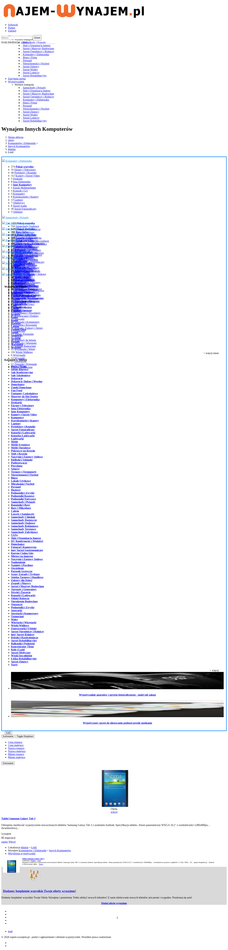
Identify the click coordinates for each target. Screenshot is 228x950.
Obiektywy (19, 202)
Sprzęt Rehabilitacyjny (17, 274)
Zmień (37, 37)
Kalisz (14, 317)
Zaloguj (12, 30)
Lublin (15, 308)
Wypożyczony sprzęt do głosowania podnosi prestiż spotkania (117, 722)
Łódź (14, 305)
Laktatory (18, 304)
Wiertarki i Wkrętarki (25, 343)
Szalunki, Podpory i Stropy (28, 328)
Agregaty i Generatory (24, 589)
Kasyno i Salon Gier (22, 553)
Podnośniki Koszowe (22, 496)
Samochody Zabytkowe (24, 532)
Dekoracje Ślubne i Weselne (26, 381)
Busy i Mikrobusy (21, 508)
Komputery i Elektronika (18, 161)
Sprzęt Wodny (13, 263)
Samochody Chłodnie (23, 517)
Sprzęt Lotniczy (13, 268)
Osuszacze (17, 604)
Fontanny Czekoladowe (24, 393)
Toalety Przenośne (24, 334)
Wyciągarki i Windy (24, 349)
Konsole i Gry (20, 190)
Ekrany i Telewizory (25, 169)
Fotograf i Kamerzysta (23, 547)
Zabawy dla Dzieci (21, 580)
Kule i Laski (19, 283)
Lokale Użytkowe (21, 480)
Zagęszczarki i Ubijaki (23, 628)
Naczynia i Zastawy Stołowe (27, 456)
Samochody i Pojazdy (17, 217)
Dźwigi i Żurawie (21, 592)
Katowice (16, 311)
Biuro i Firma (12, 240)
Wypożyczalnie (16, 81)
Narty (16, 266)
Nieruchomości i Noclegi (18, 251)
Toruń (14, 332)
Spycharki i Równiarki (25, 325)
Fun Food (16, 390)
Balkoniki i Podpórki (24, 292)
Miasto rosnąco (16, 754)
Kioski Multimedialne (24, 187)
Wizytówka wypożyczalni (21, 853)
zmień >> (26, 42)
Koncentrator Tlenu (22, 646)
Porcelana (16, 465)
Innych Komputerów (19, 146)
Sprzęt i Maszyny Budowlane (21, 228)
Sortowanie (8, 736)
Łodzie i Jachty (21, 271)
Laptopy (18, 199)
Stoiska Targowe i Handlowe (27, 577)
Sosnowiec (17, 335)
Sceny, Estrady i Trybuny (25, 574)
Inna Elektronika (22, 181)
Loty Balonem (20, 277)
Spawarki (19, 319)
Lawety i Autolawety (22, 514)
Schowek (13, 24)
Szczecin (16, 338)
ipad (10, 931)
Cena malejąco (16, 745)
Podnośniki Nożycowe (23, 499)
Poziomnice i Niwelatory (27, 313)
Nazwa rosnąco (16, 748)
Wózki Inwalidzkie (24, 289)
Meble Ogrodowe (21, 447)
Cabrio (15, 511)
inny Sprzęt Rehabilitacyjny (29, 298)
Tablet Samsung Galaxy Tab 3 (18, 818)
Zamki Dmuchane (21, 387)
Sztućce (15, 468)
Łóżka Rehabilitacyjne (24, 658)
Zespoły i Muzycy (21, 583)
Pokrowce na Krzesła (23, 450)
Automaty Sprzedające (25, 249)
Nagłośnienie (18, 562)
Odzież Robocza (20, 598)
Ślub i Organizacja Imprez (19, 223)
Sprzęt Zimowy (13, 257)
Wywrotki (19, 358)
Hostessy (18, 254)
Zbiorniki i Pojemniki (25, 364)
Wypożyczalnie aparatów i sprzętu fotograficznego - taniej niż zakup (117, 694)
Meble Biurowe (19, 369)
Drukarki (18, 178)
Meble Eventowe (20, 444)
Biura (14, 477)
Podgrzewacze (19, 462)
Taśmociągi (19, 331)
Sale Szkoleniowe (20, 375)
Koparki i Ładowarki (27, 237)
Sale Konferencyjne (22, 372)
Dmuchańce (22, 232)
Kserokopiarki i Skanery (26, 196)
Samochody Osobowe (27, 226)
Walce (14, 619)
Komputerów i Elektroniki (22, 143)
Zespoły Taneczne (22, 310)
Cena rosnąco (15, 742)
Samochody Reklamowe (24, 526)
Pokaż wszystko (25, 240)
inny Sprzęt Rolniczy (23, 634)
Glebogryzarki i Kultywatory (29, 243)
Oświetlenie (17, 568)
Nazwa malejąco (17, 751)
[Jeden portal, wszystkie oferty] (74, 16)
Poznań (15, 341)
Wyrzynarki (19, 355)
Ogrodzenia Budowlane (24, 601)
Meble (14, 441)
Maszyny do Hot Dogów (24, 396)
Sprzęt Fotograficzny (25, 208)
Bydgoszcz (17, 293)
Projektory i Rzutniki (25, 172)
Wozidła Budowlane (25, 346)
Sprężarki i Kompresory (27, 322)
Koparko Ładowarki (23, 435)
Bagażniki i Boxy (20, 505)
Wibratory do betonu (25, 340)
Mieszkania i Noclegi (27, 260)
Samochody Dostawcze (24, 520)
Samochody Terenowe (23, 529)
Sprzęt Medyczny (22, 307)
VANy (14, 535)
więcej (114, 812)
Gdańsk (15, 299)
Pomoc (11, 27)
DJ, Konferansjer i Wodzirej (27, 541)
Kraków (15, 314)
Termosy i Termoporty (24, 471)
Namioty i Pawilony (22, 565)
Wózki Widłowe (24, 352)
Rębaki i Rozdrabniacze (24, 637)
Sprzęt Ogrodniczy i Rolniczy (21, 234)
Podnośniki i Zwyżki (22, 492)
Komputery (19, 193)
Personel (10, 246)
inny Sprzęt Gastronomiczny (27, 550)
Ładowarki (17, 438)
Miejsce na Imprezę (22, 556)
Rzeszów (16, 323)
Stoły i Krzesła (19, 453)
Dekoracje (17, 378)
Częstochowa (18, 302)
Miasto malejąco (16, 757)
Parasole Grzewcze (21, 571)
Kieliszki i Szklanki (21, 459)
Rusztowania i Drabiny (26, 316)
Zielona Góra (18, 329)
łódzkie (12, 149)
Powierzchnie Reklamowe (28, 255)
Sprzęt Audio (20, 205)
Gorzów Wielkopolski (23, 296)
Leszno (15, 326)
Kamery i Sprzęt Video (28, 175)
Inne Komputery (20, 411)
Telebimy (18, 211)
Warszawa (17, 344)
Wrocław (16, 347)
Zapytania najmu (17, 78)
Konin (14, 320)
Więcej (12, 841)
